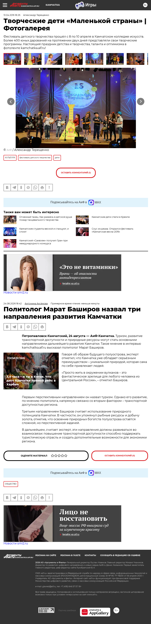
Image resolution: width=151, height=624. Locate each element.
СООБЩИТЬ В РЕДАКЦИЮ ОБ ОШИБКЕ (120, 555)
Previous (11, 101)
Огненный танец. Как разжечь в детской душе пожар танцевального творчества (45, 218)
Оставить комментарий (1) (76, 173)
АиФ (9, 149)
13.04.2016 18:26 (11, 15)
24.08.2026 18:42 (12, 303)
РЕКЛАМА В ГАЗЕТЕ (70, 555)
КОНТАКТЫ (90, 555)
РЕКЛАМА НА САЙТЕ (45, 555)
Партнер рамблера (67, 610)
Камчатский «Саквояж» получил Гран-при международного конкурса (43, 242)
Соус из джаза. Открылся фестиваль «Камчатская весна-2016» (112, 230)
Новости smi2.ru (15, 292)
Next (140, 101)
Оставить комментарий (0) (120, 456)
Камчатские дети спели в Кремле (111, 217)
